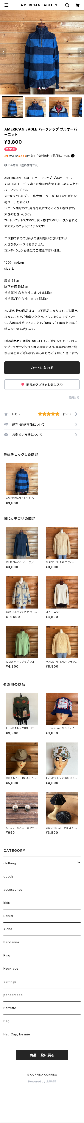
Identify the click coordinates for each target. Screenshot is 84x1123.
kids (6, 902)
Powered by (37, 1081)
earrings (9, 981)
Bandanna (11, 942)
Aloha (7, 929)
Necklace (10, 968)
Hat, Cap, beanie (16, 1034)
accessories (13, 889)
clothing (9, 863)
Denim (8, 916)
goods (8, 876)
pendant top (13, 995)
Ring (6, 955)
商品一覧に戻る (42, 1055)
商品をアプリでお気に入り (43, 385)
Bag (6, 1021)
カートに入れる (42, 368)
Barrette (9, 1008)
